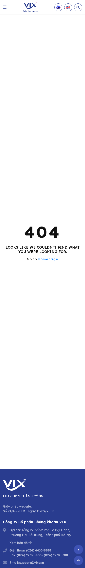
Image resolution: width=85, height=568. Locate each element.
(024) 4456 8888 (38, 550)
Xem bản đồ (18, 543)
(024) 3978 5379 (29, 555)
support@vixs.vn (31, 563)
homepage (48, 259)
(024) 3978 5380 (56, 555)
